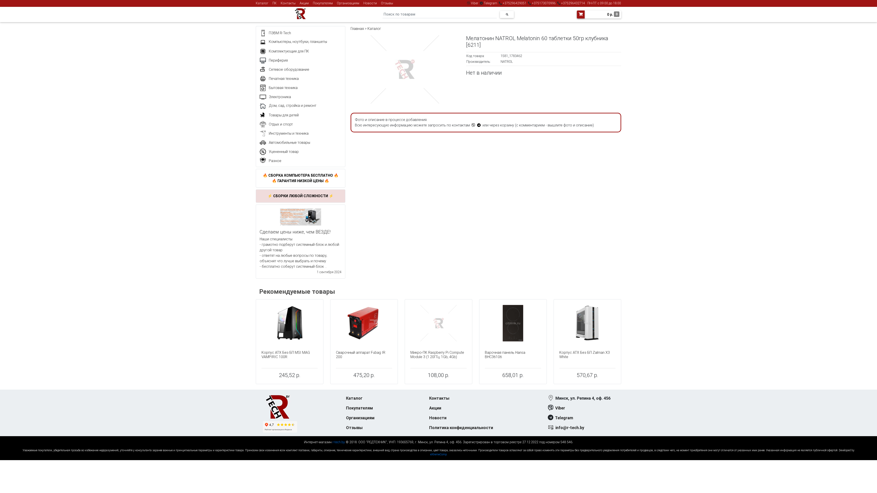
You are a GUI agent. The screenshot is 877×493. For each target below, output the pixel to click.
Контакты (288, 3)
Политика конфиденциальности (461, 427)
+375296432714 (572, 3)
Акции (304, 3)
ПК (274, 3)
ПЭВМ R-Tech (280, 33)
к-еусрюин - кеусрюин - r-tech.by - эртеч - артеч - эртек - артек (438, 446)
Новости (370, 3)
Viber (474, 3)
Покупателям (323, 3)
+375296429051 (514, 3)
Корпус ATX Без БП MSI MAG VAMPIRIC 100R (286, 354)
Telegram (490, 3)
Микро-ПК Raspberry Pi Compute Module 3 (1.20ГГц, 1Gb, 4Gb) (437, 354)
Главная (357, 28)
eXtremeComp (438, 454)
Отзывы (387, 3)
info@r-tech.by (569, 427)
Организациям (348, 3)
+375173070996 (543, 3)
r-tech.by (339, 442)
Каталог (262, 3)
